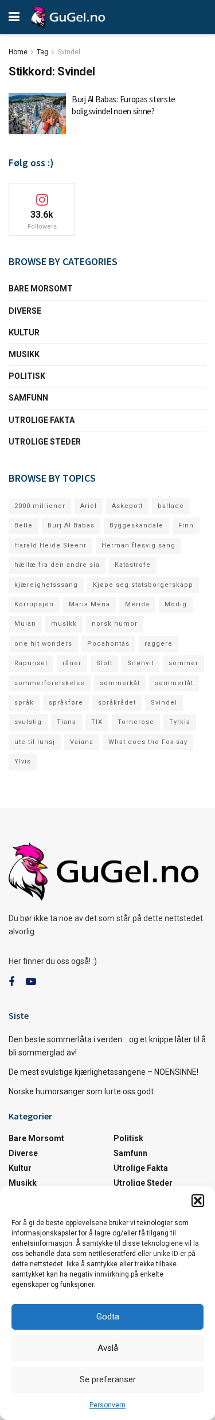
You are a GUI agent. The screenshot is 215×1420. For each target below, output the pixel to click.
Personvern (107, 1405)
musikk (64, 623)
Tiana (66, 722)
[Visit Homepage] (68, 17)
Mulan (25, 623)
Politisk (27, 376)
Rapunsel (31, 663)
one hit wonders (43, 643)
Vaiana (81, 742)
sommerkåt (120, 683)
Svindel (68, 52)
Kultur (24, 332)
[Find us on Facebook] (11, 982)
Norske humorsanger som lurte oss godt (81, 1091)
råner (71, 663)
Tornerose (136, 722)
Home (18, 52)
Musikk (24, 354)
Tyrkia (179, 722)
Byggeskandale (136, 525)
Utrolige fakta (42, 420)
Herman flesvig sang (138, 545)
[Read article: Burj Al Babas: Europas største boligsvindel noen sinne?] (37, 113)
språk (24, 702)
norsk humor (115, 623)
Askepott (127, 506)
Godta (107, 1316)
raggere (158, 643)
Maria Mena (89, 604)
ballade (171, 506)
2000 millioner (39, 506)
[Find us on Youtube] (31, 982)
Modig (176, 604)
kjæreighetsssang (46, 585)
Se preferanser (108, 1379)
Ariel (88, 506)
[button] (198, 1200)
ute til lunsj (34, 742)
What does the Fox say (147, 742)
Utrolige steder (45, 441)
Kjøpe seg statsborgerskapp (143, 585)
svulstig (28, 722)
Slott (104, 663)
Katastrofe (133, 565)
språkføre (66, 702)
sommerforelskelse (49, 683)
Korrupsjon (34, 604)
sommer (183, 663)
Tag (42, 52)
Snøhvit (140, 663)
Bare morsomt (41, 288)
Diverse (25, 310)
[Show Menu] (14, 17)
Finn (186, 525)
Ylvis (22, 761)
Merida (137, 604)
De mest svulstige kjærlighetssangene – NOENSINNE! (103, 1072)
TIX (97, 722)
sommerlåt (174, 683)
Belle (23, 525)
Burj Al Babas (71, 525)
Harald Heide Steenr (50, 545)
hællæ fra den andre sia (57, 565)
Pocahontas (108, 643)
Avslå (107, 1348)
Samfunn (28, 397)
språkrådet (117, 702)
